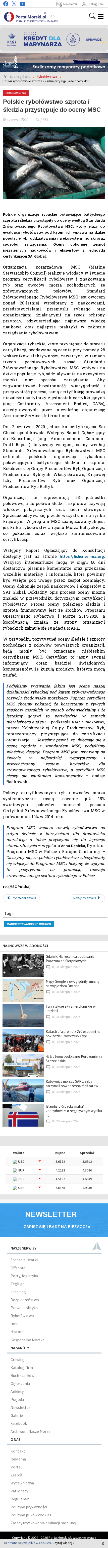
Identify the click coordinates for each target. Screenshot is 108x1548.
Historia (18, 1331)
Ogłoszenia (20, 1383)
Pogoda (17, 1399)
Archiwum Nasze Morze (30, 1431)
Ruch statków (22, 1375)
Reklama (18, 1458)
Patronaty (19, 1490)
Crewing (18, 1359)
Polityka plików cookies (31, 1514)
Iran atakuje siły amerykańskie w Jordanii (71, 1008)
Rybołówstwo (22, 1315)
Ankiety (17, 1391)
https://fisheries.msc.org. (82, 556)
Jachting (18, 1291)
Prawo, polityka (24, 1307)
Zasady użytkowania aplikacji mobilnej (43, 1522)
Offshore (18, 1267)
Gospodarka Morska (27, 1339)
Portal (16, 1466)
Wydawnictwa (22, 1482)
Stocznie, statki (24, 1259)
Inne (14, 1323)
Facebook (19, 1423)
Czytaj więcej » (63, 1543)
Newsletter (20, 1407)
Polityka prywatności (29, 1506)
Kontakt (18, 1451)
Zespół (16, 1474)
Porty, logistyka (24, 1275)
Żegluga (18, 1283)
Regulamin (20, 1498)
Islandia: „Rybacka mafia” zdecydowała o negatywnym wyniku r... (74, 1111)
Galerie (17, 1415)
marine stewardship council (29, 924)
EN (52, 16)
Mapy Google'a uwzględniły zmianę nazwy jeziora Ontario (72, 983)
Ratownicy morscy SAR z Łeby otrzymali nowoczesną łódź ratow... (73, 1083)
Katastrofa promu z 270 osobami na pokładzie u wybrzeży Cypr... (73, 1033)
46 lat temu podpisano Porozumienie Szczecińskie (74, 1058)
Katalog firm (22, 1367)
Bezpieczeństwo (25, 1299)
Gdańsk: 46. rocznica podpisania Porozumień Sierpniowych (70, 958)
